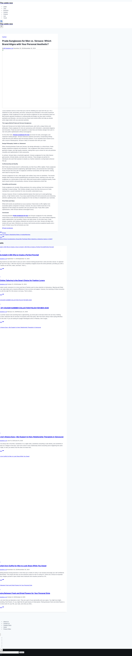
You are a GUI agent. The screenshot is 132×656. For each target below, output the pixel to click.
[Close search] (1, 650)
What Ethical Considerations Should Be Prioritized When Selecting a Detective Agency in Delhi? (26, 238)
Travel (5, 18)
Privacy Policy (7, 629)
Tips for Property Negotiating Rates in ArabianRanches (15, 233)
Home (5, 627)
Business (5, 10)
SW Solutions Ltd (8, 48)
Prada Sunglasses (7, 228)
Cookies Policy (7, 625)
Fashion (5, 12)
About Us (6, 621)
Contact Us (6, 623)
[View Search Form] (1, 21)
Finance (5, 14)
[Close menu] (0, 634)
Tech (4, 8)
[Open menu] (1, 26)
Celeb (5, 6)
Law (4, 16)
